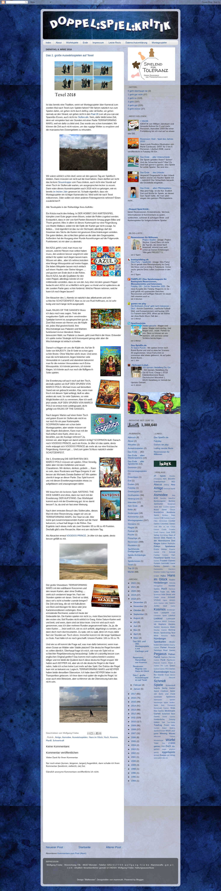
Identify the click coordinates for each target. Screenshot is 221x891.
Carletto (167, 518)
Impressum (98, 42)
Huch (106, 737)
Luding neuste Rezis (163, 448)
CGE (162, 518)
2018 (134, 599)
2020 (134, 591)
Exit (129, 481)
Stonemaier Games (161, 708)
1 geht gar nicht (135, 94)
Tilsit (163, 722)
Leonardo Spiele (160, 615)
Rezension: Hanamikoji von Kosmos (140, 659)
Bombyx (165, 515)
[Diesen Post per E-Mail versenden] (88, 733)
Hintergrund (133, 499)
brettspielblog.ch (140, 259)
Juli (135, 622)
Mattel (172, 627)
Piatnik (157, 657)
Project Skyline (149, 240)
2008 (134, 729)
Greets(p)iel (133, 491)
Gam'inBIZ (165, 563)
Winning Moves (167, 733)
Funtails (157, 563)
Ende (85, 42)
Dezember (139, 602)
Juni (136, 626)
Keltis (130, 509)
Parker (163, 647)
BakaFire (172, 498)
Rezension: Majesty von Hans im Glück (141, 668)
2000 (134, 761)
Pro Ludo (164, 666)
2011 (133, 717)
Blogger (139, 880)
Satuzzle (172, 677)
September (139, 614)
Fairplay (131, 488)
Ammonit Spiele (169, 489)
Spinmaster (158, 700)
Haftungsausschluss (144, 868)
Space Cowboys (161, 691)
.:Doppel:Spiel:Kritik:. (139, 209)
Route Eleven (170, 675)
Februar (138, 685)
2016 (134, 698)
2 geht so (132, 98)
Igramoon (157, 594)
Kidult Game (169, 606)
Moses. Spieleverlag (162, 633)
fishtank (157, 755)
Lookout (158, 618)
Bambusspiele (160, 501)
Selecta (157, 688)
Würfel (131, 572)
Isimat (163, 597)
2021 (134, 587)
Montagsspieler (159, 42)
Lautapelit (165, 613)
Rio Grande (159, 675)
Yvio (163, 743)
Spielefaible (158, 697)
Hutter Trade (159, 592)
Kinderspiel (133, 513)
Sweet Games (168, 717)
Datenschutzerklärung (136, 42)
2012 (134, 714)
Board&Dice (159, 512)
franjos (163, 755)
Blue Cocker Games (167, 507)
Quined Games (159, 669)
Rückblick (132, 545)
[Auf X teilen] (94, 733)
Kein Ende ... (134, 506)
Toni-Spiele (171, 722)
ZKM (163, 746)
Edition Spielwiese (164, 546)
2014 (134, 706)
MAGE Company (168, 621)
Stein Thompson (168, 705)
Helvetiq (172, 583)
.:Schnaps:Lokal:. (140, 365)
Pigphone (164, 657)
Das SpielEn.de (161, 437)
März (136, 638)
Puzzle (131, 535)
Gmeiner (157, 572)
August (137, 618)
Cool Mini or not (161, 527)
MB (155, 624)
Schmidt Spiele (160, 683)
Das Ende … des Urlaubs (152, 172)
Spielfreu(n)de (138, 323)
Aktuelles (132, 445)
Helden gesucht (150, 326)
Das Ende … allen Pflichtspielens (155, 188)
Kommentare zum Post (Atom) (71, 853)
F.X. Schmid (169, 552)
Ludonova (157, 621)
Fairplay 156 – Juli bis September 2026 (148, 286)
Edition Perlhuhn (168, 544)
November (139, 606)
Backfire (163, 498)
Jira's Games (159, 603)
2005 (134, 741)
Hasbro (172, 580)
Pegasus (160, 654)
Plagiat (131, 527)
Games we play (161, 445)
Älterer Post (113, 847)
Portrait (131, 531)
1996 (134, 773)
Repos (172, 672)
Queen (172, 666)
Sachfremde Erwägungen (134, 550)
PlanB (49, 740)
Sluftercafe (83, 117)
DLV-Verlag (164, 535)
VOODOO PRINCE (76, 535)
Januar (137, 689)
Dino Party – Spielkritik (141, 262)
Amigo (58, 737)
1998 (134, 769)
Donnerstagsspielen (137, 471)
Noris (173, 636)
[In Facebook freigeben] (97, 733)
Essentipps (133, 477)
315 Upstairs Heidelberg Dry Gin (156, 367)
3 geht (131, 102)
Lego (173, 613)
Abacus (158, 484)
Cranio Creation (168, 529)
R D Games (170, 669)
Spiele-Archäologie (137, 555)
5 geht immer (134, 109)
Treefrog (158, 725)
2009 (134, 725)
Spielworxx (170, 697)
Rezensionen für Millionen (144, 237)
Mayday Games (160, 630)
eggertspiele (168, 752)
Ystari (156, 743)
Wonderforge (158, 740)
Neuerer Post (54, 847)
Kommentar (133, 517)
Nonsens (132, 524)
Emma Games (160, 549)
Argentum (158, 491)
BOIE (156, 498)
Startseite (84, 847)
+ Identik (144, 121)
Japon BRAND (169, 600)
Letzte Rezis (115, 42)
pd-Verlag (171, 755)
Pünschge (132, 538)
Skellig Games (168, 688)
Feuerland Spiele (162, 558)
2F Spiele (160, 476)
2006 (134, 737)
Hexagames (158, 586)
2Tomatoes (158, 479)
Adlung (166, 485)
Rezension (133, 542)
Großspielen (134, 495)
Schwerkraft (58, 740)
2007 (134, 733)
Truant (166, 725)
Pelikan (171, 654)
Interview (132, 502)
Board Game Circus (164, 510)
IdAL (168, 592)
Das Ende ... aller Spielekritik (136, 462)
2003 (134, 749)
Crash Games (159, 532)
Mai (136, 630)
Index (48, 42)
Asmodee (66, 737)
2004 (134, 745)
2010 (134, 722)
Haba (163, 576)
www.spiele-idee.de (161, 758)
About (58, 42)
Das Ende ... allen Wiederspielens (136, 456)
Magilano (162, 624)
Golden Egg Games (168, 572)
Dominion (132, 467)
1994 (134, 781)
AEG (173, 482)
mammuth (118, 880)
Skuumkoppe (64, 182)
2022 (134, 583)
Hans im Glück (96, 737)
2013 (134, 710)
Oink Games (164, 645)
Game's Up (169, 566)
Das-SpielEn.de (139, 345)
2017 (134, 694)
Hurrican (172, 589)
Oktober (138, 610)
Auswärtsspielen (80, 737)
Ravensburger (161, 671)
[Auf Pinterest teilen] (100, 733)
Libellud (172, 615)
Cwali (168, 532)
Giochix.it (171, 569)
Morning (171, 630)
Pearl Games (169, 650)
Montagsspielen (135, 520)
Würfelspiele (72, 42)
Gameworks (158, 569)
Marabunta (165, 627)
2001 (134, 757)
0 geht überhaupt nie (138, 91)
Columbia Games (167, 524)
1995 (134, 777)
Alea (173, 485)
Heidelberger (161, 582)
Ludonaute (170, 619)
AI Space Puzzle (138, 348)
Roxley (157, 678)
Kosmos (114, 737)
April (136, 634)
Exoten (131, 484)
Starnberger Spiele (161, 702)
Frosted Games (167, 561)
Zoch (168, 746)
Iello (173, 592)
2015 (134, 702)
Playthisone (171, 660)
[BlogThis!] (91, 733)
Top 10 (131, 568)
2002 (134, 753)
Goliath (156, 576)
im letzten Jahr (60, 191)
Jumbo (156, 606)
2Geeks (172, 476)
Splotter (172, 700)
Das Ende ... (134, 452)
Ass (173, 495)
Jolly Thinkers (170, 603)
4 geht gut (132, 105)
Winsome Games (164, 736)
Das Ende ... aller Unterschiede (155, 157)
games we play (138, 304)
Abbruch (132, 437)
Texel (130, 565)
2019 (134, 595)
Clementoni (163, 521)
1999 (134, 765)
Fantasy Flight (168, 555)
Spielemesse (134, 561)
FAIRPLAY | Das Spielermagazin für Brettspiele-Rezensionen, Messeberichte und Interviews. (149, 281)
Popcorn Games (160, 663)
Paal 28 (94, 114)
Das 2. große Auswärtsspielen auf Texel (70, 55)
